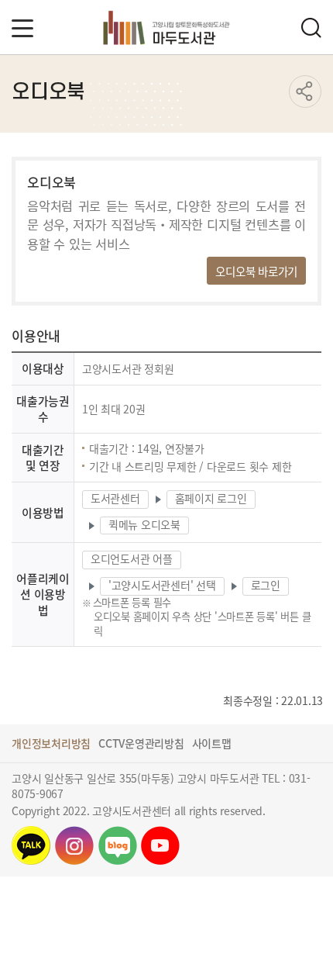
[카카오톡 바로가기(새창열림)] (31, 845)
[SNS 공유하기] (305, 91)
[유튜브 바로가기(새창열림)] (160, 845)
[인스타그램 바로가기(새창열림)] (74, 845)
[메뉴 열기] (22, 28)
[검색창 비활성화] (310, 28)
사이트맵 (212, 743)
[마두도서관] (167, 27)
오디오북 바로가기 (256, 271)
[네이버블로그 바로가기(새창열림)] (117, 845)
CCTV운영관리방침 (141, 743)
